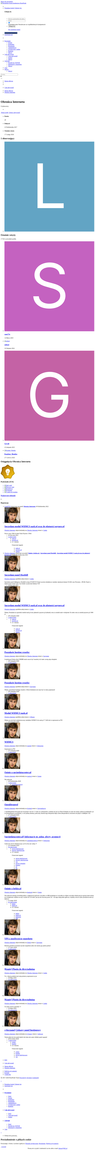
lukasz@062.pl (62, 1148)
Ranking (10, 51)
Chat (5, 68)
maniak (29, 746)
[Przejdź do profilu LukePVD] (49, 231)
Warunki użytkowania (31, 1143)
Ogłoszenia (40, 746)
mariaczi (29, 776)
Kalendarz (11, 44)
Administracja (12, 48)
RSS (5, 1060)
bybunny (29, 1034)
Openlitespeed (11, 804)
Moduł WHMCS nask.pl (16, 713)
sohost (6, 345)
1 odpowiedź (12, 752)
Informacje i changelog (15, 64)
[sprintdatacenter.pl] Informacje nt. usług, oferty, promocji (32, 836)
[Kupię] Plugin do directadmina (19, 969)
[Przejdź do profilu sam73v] (49, 331)
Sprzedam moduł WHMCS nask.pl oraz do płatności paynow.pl (34, 526)
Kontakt (6, 1073)
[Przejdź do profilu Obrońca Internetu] (12, 522)
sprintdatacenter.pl (32, 840)
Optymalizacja (41, 808)
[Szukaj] (1, 78)
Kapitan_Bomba (10, 454)
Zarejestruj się (8, 34)
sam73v (7, 334)
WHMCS (8, 742)
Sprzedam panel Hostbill (48, 553)
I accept (3, 1146)
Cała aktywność (9, 54)
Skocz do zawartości (7, 1)
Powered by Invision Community (29, 1078)
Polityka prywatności (10, 1071)
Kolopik (29, 808)
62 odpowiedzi (12, 902)
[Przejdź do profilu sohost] (7, 341)
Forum (10, 42)
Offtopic (32, 717)
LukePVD (7, 506)
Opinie (39, 776)
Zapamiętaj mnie (13, 24)
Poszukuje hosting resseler (17, 652)
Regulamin (11, 46)
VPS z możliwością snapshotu (18, 938)
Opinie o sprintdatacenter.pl (17, 772)
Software (40, 1034)
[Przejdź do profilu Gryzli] (49, 440)
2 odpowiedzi (12, 537)
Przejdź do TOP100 (14, 63)
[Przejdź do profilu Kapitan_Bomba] (10, 450)
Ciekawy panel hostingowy (28, 1030)
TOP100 (7, 61)
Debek (29, 942)
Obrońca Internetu (29, 506)
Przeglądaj (7, 41)
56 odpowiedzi (12, 847)
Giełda (45, 530)
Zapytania (46, 656)
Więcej (10, 53)
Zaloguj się (12, 26)
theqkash (29, 892)
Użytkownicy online (14, 49)
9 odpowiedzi (12, 949)
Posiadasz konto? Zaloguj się (13, 8)
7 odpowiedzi (12, 783)
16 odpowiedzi (12, 979)
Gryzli (6, 444)
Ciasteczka (7, 1074)
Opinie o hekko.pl (34, 553)
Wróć (9, 1096)
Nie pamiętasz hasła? (14, 29)
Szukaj (10, 58)
